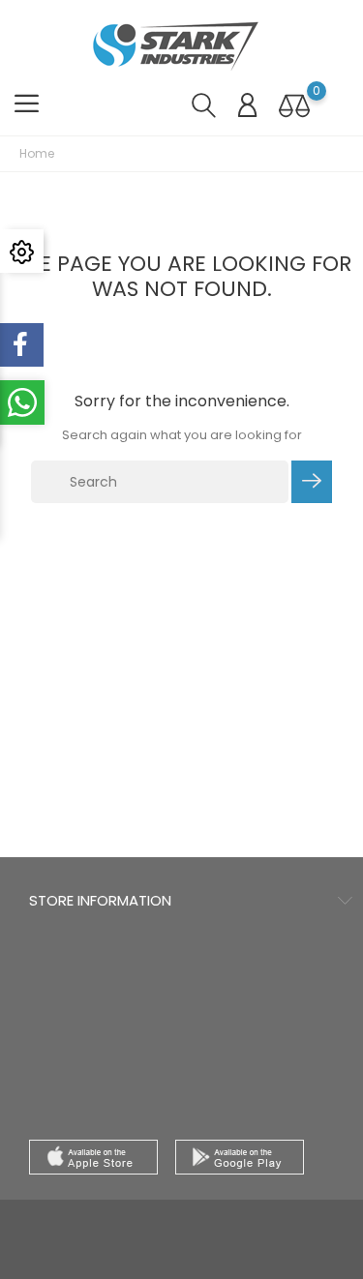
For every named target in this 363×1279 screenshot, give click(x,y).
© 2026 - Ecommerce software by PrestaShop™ (181, 1224)
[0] (294, 105)
